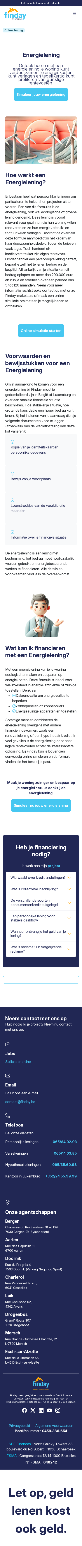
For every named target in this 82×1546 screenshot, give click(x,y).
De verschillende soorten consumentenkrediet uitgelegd (34, 902)
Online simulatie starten (41, 330)
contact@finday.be (20, 1102)
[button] (74, 13)
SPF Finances (20, 1444)
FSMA (12, 1455)
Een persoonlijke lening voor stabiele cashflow (32, 918)
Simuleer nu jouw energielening (41, 805)
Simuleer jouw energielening (41, 94)
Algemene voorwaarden (54, 1425)
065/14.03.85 (65, 1153)
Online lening (13, 30)
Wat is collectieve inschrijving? (34, 889)
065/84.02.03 (65, 1142)
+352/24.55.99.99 (61, 1176)
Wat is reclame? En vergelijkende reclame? (36, 949)
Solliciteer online (18, 1061)
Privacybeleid (19, 1425)
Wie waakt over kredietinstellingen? (38, 877)
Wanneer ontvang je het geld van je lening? (38, 933)
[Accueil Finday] (15, 13)
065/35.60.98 (64, 1164)
